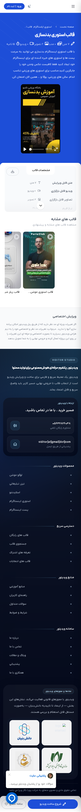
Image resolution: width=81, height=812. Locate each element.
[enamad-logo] (57, 732)
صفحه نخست (67, 26)
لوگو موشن (15, 475)
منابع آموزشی (17, 586)
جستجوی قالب (17, 544)
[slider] (36, 149)
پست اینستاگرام (18, 510)
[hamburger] (73, 6)
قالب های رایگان (18, 535)
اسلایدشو (14, 492)
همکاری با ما (16, 673)
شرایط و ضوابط (18, 613)
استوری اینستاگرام (19, 501)
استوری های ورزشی (33, 71)
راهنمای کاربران (18, 595)
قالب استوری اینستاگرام (58, 52)
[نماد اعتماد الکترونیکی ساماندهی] (24, 760)
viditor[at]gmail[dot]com (55, 442)
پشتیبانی (14, 664)
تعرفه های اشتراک (19, 552)
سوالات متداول (17, 604)
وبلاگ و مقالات (17, 655)
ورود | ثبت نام (14, 6)
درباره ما (14, 638)
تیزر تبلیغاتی (17, 484)
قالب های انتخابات (19, 561)
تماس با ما (15, 647)
